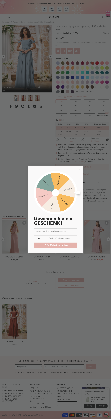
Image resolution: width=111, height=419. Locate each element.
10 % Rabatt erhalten (55, 245)
